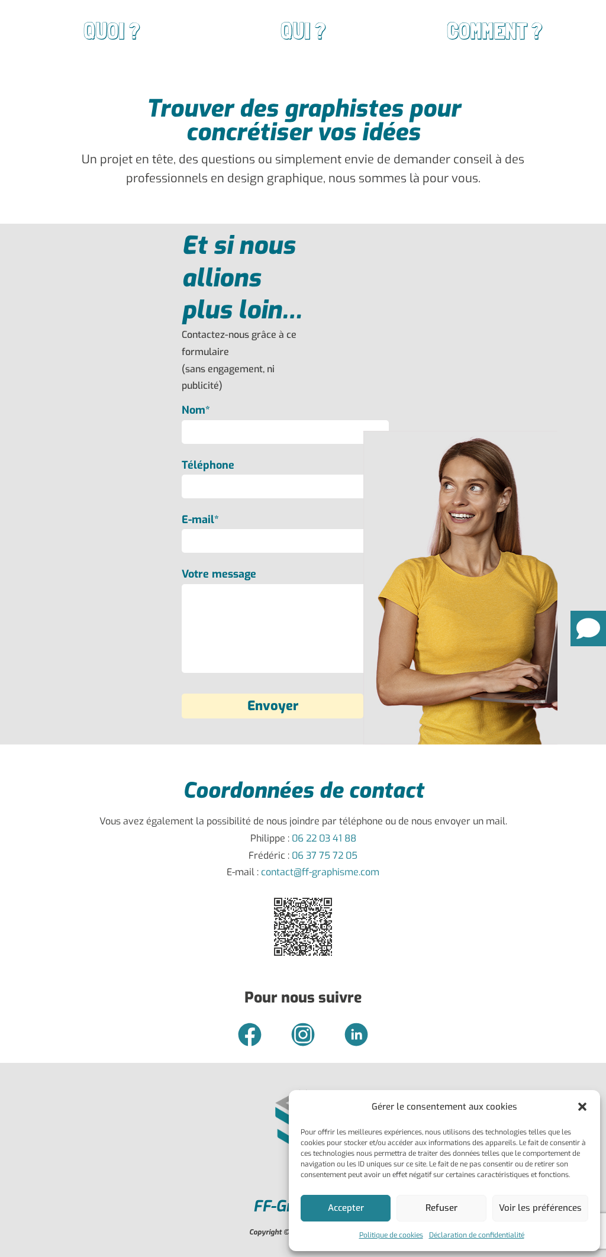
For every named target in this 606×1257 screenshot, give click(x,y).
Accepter (346, 1208)
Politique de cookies (391, 1235)
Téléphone (208, 465)
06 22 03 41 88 (324, 838)
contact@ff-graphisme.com (320, 872)
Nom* (196, 410)
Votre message (219, 574)
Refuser (441, 1208)
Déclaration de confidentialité (476, 1235)
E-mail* (200, 520)
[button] (582, 1107)
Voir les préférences (540, 1208)
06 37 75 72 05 (324, 855)
